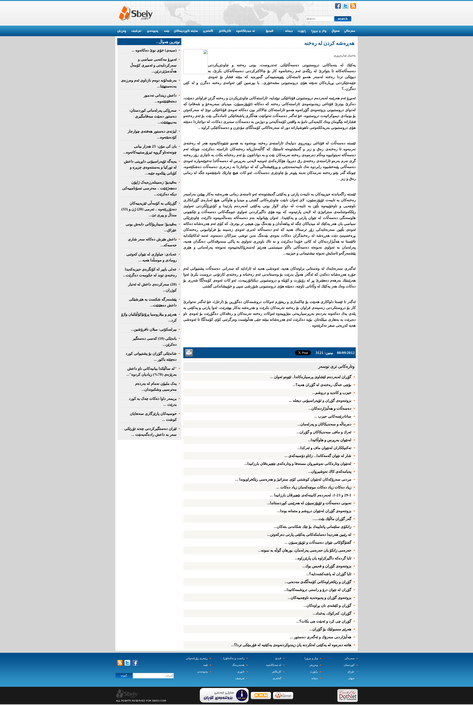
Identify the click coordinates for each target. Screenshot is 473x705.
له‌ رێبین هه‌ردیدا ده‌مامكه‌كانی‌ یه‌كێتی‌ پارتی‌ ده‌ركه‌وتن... (309, 535)
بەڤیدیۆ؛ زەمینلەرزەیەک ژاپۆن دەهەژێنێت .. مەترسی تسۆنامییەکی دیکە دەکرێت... (149, 188)
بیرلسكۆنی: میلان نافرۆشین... (154, 329)
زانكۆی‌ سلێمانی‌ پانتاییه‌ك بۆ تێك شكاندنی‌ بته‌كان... (312, 527)
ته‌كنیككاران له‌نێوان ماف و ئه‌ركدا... (324, 448)
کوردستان (349, 665)
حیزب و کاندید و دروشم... (331, 393)
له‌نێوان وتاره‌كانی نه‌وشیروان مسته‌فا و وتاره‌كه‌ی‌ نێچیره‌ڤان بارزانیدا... (297, 464)
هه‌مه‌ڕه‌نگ (238, 665)
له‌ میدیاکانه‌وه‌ (273, 665)
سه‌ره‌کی (350, 658)
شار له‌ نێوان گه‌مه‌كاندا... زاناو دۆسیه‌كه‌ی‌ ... (318, 456)
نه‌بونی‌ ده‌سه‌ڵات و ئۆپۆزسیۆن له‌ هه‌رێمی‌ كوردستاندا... (309, 503)
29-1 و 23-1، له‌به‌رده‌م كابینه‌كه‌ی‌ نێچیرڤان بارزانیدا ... (310, 495)
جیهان (351, 678)
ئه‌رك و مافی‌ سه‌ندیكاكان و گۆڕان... (324, 432)
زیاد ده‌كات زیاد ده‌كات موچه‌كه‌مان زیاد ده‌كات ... (313, 487)
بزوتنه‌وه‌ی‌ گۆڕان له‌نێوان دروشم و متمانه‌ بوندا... (314, 511)
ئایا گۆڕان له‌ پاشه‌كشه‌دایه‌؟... (328, 574)
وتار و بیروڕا (311, 658)
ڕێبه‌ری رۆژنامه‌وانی (197, 658)
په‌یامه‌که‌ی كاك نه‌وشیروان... (329, 471)
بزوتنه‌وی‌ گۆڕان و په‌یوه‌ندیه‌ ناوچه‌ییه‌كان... (319, 598)
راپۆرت (314, 671)
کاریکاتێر (276, 671)
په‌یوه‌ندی (202, 671)
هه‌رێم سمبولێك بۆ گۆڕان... (330, 629)
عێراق (351, 671)
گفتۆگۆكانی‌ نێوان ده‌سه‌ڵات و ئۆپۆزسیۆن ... (318, 542)
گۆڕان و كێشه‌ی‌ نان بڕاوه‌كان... (327, 605)
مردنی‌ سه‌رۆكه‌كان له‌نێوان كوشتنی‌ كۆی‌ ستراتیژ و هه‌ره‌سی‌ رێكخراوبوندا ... (293, 479)
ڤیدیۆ (278, 658)
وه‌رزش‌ (313, 665)
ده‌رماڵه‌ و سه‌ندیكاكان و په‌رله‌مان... (324, 424)
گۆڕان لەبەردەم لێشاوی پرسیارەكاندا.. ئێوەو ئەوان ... (310, 377)
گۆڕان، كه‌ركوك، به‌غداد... (332, 613)
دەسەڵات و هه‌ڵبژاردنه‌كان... (329, 408)
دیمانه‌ (314, 678)
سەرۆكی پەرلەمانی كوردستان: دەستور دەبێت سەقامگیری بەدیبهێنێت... (153, 116)
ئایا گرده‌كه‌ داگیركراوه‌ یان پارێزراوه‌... (323, 558)
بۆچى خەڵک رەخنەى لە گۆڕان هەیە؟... (322, 385)
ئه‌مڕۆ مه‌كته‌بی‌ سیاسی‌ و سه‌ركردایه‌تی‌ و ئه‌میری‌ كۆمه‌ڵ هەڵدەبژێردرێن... (153, 65)
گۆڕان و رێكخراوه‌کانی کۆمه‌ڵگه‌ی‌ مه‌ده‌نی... (318, 582)
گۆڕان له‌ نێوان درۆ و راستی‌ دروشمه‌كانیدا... (317, 590)
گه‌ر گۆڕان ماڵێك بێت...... (332, 519)
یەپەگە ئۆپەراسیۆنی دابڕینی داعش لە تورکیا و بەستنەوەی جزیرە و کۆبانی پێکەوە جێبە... (150, 167)
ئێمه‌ (205, 665)
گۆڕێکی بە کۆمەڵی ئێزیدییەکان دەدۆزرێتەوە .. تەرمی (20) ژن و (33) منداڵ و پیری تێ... (149, 209)
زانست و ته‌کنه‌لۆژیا (233, 658)
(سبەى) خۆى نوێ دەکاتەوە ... (154, 50)
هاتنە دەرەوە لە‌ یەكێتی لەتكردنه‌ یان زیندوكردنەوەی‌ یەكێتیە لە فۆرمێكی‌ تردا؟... (291, 645)
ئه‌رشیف (239, 678)
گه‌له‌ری (277, 678)
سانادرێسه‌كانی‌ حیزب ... (332, 416)
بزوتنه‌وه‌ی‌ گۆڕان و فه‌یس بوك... (326, 566)
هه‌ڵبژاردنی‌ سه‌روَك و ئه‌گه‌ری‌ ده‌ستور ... (320, 637)
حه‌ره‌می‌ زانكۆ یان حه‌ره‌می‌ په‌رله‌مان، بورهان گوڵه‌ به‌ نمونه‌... (304, 550)
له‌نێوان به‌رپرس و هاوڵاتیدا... (329, 440)
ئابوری (240, 671)
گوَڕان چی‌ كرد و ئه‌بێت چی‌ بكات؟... (323, 621)
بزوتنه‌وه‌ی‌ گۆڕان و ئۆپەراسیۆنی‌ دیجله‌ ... (320, 401)
